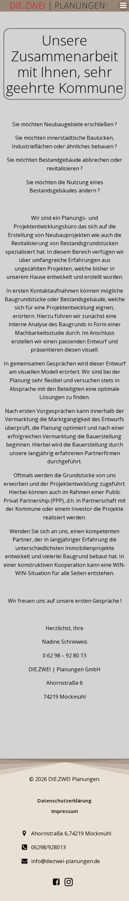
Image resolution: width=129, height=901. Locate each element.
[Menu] (123, 5)
